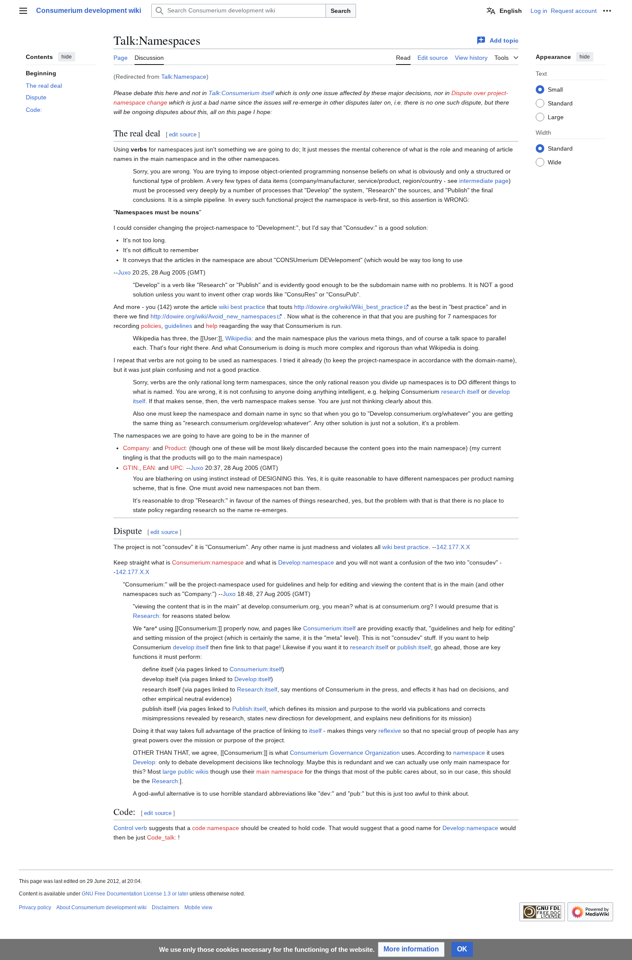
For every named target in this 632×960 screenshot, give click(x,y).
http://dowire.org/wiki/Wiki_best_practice (348, 306)
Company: (137, 448)
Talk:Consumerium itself (241, 93)
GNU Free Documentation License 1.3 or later (135, 894)
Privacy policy (35, 907)
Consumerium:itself (329, 628)
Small (555, 89)
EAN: (149, 467)
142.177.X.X (453, 546)
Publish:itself (249, 708)
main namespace (279, 771)
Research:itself (257, 689)
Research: (147, 615)
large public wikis (186, 771)
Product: (176, 448)
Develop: (145, 762)
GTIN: (131, 467)
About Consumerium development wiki (101, 907)
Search (341, 10)
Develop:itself (252, 679)
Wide (554, 161)
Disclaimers (165, 907)
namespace (469, 752)
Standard (560, 102)
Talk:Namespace (183, 76)
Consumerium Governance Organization (345, 752)
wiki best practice (242, 306)
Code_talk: (161, 837)
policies (151, 325)
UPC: (177, 467)
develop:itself (191, 647)
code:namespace (215, 827)
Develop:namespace (306, 562)
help (212, 325)
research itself (460, 391)
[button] (23, 11)
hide (66, 57)
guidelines (178, 325)
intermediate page (484, 180)
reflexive (389, 730)
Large (556, 116)
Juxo (124, 272)
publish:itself (414, 647)
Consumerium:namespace (208, 562)
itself (315, 730)
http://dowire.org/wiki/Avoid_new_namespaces (213, 316)
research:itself (369, 647)
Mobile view (198, 907)
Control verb (130, 827)
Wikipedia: (239, 338)
